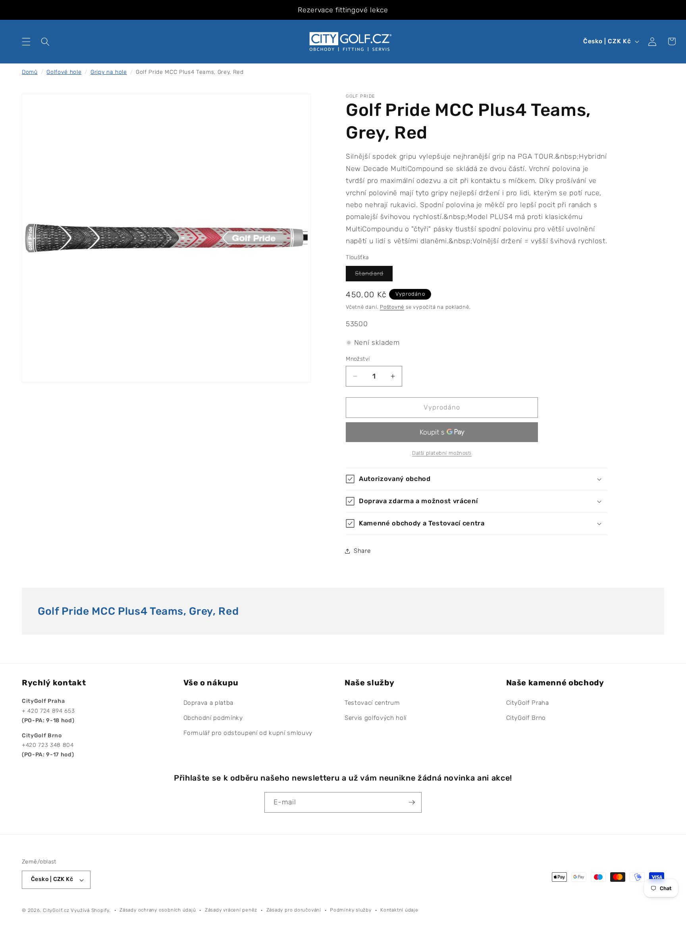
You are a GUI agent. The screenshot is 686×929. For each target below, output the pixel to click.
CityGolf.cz (56, 910)
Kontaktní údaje (399, 910)
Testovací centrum (372, 703)
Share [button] (362, 550)
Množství (358, 359)
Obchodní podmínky (213, 718)
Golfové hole (63, 72)
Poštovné (392, 307)
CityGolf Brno (526, 718)
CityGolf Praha (527, 703)
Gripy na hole (109, 72)
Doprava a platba (208, 703)
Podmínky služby (351, 910)
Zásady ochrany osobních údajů (157, 910)
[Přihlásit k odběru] (411, 802)
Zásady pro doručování (293, 910)
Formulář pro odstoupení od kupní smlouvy (247, 733)
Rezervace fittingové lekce (343, 10)
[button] (26, 41)
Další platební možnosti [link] (442, 453)
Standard (374, 275)
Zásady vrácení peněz (231, 910)
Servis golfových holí (376, 718)
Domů (30, 72)
